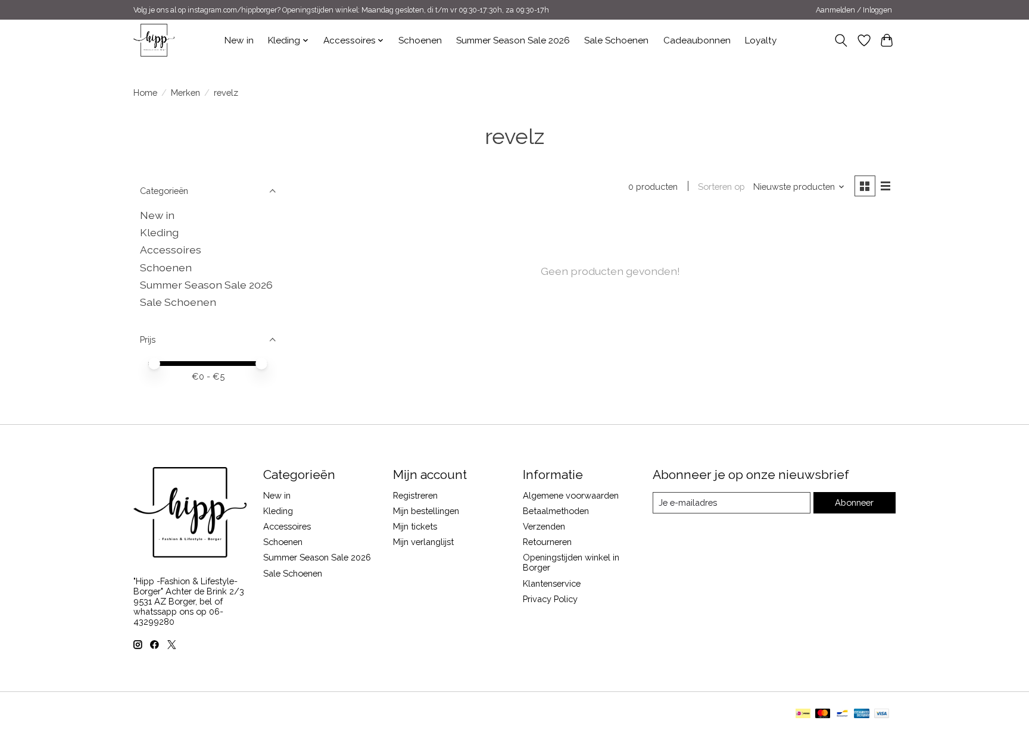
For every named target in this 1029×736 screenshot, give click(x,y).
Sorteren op (721, 186)
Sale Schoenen (616, 40)
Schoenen (420, 40)
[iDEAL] (803, 714)
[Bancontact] (842, 714)
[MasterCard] (823, 714)
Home (145, 92)
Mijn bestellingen (426, 511)
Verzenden (544, 526)
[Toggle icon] (841, 40)
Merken (185, 92)
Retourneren (547, 542)
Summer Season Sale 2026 (513, 40)
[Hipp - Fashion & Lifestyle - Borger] (153, 40)
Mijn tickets (415, 526)
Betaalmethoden (556, 511)
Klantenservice (552, 583)
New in (239, 40)
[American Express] (861, 714)
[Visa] (882, 714)
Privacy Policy (550, 599)
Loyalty (761, 40)
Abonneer (854, 502)
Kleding (159, 232)
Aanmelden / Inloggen (854, 10)
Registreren (415, 495)
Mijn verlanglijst (423, 542)
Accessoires (170, 249)
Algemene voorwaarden (571, 495)
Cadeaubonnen (697, 40)
